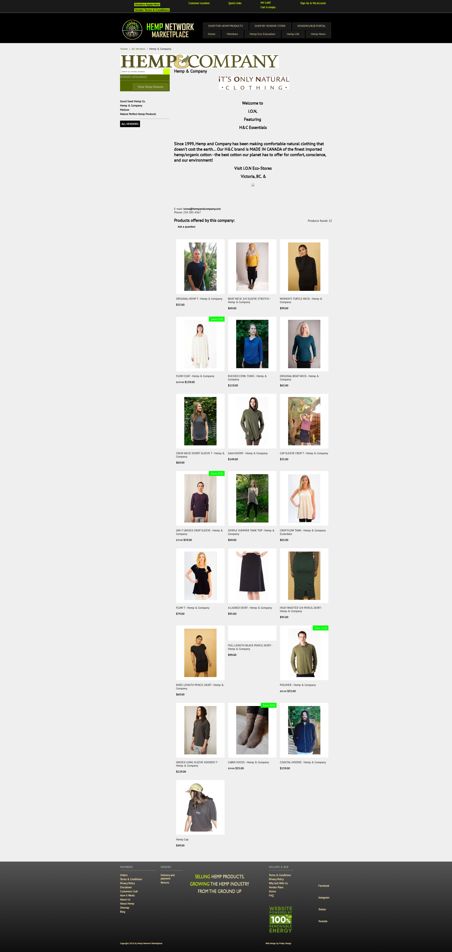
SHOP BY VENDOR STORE (270, 26)
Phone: (178, 212)
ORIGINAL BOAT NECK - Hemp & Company (299, 377)
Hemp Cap (182, 839)
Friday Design (285, 943)
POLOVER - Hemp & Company (298, 685)
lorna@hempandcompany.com (202, 208)
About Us (125, 899)
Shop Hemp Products (150, 86)
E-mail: (178, 208)
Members (232, 34)
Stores (272, 891)
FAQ (271, 895)
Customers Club (129, 891)
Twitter (322, 909)
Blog (122, 911)
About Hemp (127, 903)
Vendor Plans (276, 887)
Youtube (323, 921)
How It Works (127, 895)
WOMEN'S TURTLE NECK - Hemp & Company (301, 300)
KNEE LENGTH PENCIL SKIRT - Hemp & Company (200, 686)
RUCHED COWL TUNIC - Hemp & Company (247, 377)
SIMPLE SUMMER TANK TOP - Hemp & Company (251, 532)
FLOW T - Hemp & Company (192, 607)
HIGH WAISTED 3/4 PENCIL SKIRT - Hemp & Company (301, 609)
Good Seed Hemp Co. (132, 101)
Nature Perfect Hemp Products (138, 114)
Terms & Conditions (131, 879)
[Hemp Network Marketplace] (158, 29)
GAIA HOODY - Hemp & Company (247, 453)
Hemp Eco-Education (262, 34)
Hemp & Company (131, 105)
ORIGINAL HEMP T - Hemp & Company (199, 298)
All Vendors (138, 49)
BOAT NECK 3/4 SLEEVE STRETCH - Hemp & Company (249, 300)
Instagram (323, 897)
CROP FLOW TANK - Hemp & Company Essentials (302, 532)
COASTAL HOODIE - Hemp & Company (303, 762)
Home (211, 34)
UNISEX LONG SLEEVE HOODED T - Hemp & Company (197, 764)
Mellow (124, 109)
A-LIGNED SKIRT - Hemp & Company (250, 607)
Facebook (323, 885)
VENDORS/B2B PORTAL (311, 26)
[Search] (166, 71)
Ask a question (186, 226)
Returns (165, 882)
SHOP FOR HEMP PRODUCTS (225, 26)
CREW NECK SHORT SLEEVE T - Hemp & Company (200, 455)
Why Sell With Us (278, 883)
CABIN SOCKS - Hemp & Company (248, 762)
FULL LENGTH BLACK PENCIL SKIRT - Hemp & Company (250, 647)
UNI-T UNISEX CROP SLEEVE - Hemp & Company (199, 532)
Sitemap (124, 907)
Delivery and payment (168, 876)
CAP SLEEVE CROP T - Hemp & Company (304, 453)
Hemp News (318, 34)
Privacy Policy (127, 883)
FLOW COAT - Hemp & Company (195, 376)
